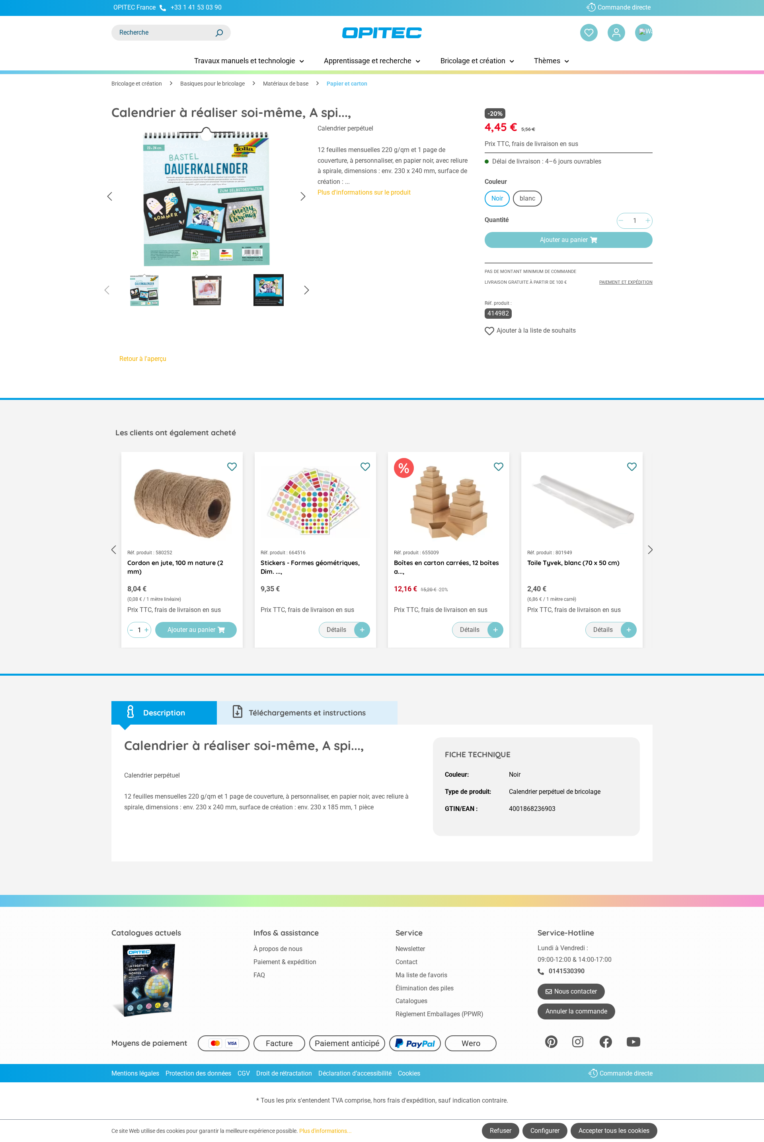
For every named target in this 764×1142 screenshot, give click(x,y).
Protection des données (198, 1073)
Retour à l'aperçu (142, 358)
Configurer (544, 1130)
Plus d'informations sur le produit (364, 192)
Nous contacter (575, 991)
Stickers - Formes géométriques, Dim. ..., (310, 567)
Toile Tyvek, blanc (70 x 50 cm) (573, 563)
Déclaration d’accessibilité (355, 1073)
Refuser (500, 1130)
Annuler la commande (576, 1011)
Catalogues (411, 1001)
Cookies (409, 1073)
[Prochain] (303, 197)
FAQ (259, 975)
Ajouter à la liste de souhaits (536, 330)
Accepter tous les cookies (614, 1130)
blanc (527, 198)
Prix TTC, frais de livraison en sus (531, 144)
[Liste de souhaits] (589, 32)
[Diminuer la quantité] (621, 221)
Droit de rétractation (284, 1073)
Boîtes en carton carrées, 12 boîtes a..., (446, 567)
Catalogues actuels (146, 932)
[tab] (164, 713)
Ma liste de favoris (421, 975)
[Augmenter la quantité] (648, 221)
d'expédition (418, 1100)
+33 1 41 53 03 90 (196, 7)
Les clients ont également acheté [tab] (175, 432)
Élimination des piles (425, 988)
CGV (244, 1073)
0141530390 (567, 971)
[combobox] (163, 33)
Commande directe (624, 7)
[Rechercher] (219, 33)
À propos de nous (277, 949)
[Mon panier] (644, 32)
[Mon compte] (616, 32)
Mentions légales (135, 1073)
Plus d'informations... (325, 1131)
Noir (497, 198)
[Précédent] (109, 197)
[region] (206, 217)
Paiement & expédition (284, 962)
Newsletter (410, 949)
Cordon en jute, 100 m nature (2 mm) (175, 567)
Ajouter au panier (564, 240)
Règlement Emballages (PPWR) (439, 1014)
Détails (336, 629)
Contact (406, 962)
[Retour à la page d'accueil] (382, 32)
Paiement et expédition (626, 282)
